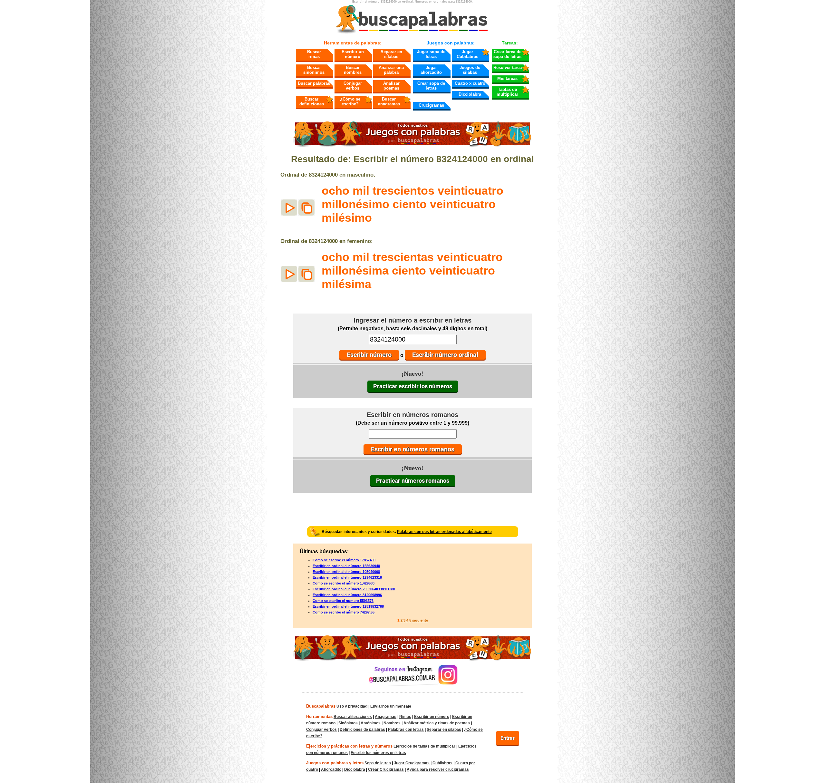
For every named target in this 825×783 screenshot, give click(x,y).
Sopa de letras (377, 763)
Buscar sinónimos (314, 70)
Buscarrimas (314, 54)
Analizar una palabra (391, 70)
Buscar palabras (314, 83)
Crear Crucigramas (386, 769)
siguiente (420, 620)
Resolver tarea (507, 67)
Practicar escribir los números (412, 386)
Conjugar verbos (353, 86)
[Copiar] (306, 207)
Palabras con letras (406, 729)
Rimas (405, 716)
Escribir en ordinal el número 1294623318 (347, 577)
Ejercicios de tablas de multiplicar (424, 746)
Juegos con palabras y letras (335, 762)
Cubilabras (442, 763)
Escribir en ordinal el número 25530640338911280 (354, 589)
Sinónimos (348, 723)
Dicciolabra (470, 94)
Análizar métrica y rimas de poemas (436, 723)
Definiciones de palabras (362, 729)
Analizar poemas (391, 86)
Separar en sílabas (391, 54)
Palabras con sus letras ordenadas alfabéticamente (444, 531)
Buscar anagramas (389, 101)
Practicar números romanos (412, 480)
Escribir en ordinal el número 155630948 (346, 566)
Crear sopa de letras (431, 86)
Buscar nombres (353, 70)
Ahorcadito (331, 769)
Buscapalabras (320, 706)
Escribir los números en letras (378, 752)
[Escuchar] (289, 207)
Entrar (507, 738)
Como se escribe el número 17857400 (344, 560)
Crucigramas (431, 105)
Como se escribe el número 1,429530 (343, 583)
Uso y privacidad (351, 706)
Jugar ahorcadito (431, 70)
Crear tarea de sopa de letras (507, 54)
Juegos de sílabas (470, 70)
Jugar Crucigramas (412, 763)
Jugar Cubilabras (467, 54)
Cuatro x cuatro (470, 83)
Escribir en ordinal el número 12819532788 (348, 606)
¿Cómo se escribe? (350, 101)
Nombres (392, 723)
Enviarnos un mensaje (390, 706)
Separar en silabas (444, 729)
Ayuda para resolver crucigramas (438, 769)
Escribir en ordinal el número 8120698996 (347, 595)
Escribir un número (353, 54)
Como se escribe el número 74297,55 (343, 612)
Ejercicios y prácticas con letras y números (349, 746)
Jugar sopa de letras (431, 54)
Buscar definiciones (311, 101)
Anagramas (385, 716)
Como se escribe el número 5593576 (343, 601)
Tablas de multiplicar (507, 92)
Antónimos (371, 723)
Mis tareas (507, 78)
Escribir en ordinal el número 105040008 (346, 572)
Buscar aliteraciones (353, 716)
